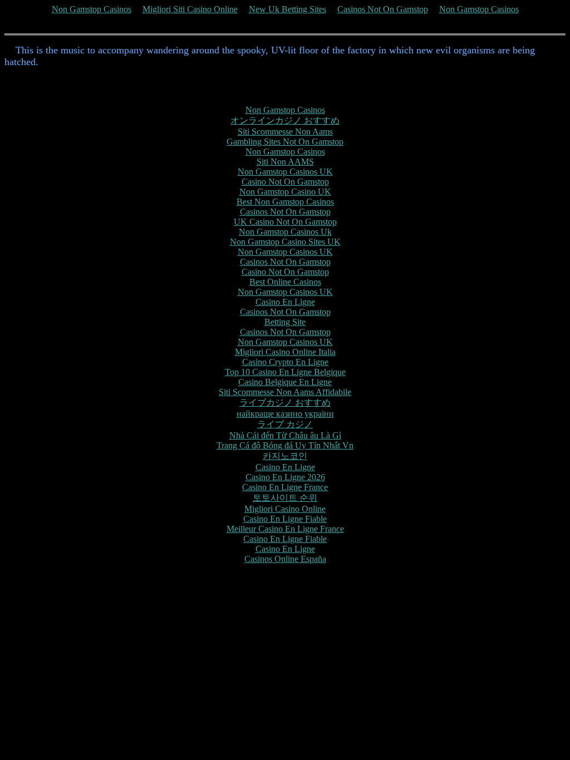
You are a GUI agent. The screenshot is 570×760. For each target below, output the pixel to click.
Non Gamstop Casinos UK (285, 171)
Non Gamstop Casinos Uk (285, 231)
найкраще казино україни (285, 413)
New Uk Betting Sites (287, 9)
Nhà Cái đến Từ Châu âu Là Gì (285, 435)
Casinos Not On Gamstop (382, 9)
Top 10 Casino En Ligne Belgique (285, 372)
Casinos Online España (285, 559)
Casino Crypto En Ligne (285, 362)
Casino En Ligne (285, 302)
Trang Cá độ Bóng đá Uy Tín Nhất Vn (285, 445)
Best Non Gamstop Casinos (285, 201)
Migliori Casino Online (285, 509)
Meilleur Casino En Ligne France (285, 529)
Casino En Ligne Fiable (285, 519)
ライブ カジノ (285, 424)
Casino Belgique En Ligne (285, 382)
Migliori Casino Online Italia (285, 352)
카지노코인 (285, 456)
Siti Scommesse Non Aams (285, 131)
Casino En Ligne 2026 (285, 477)
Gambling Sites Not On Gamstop (285, 141)
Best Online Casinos (285, 282)
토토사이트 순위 (285, 497)
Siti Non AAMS (285, 161)
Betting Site (285, 322)
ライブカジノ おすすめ (285, 402)
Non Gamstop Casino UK (285, 191)
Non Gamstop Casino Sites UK (285, 241)
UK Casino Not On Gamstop (285, 221)
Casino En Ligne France (285, 487)
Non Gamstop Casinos (91, 9)
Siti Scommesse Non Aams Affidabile (285, 392)
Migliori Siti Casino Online (190, 9)
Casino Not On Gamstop (285, 181)
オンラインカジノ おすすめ (285, 120)
